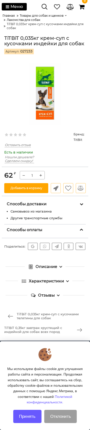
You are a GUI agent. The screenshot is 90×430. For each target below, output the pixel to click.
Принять (27, 416)
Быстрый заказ (56, 188)
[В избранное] (68, 188)
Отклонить (60, 416)
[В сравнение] (81, 188)
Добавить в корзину (26, 188)
